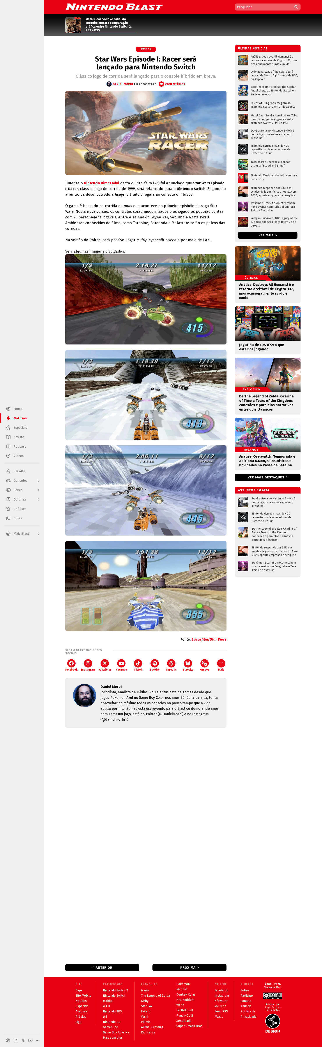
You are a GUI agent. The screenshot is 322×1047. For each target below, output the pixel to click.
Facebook (71, 669)
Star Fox (146, 1006)
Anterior (104, 968)
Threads (171, 669)
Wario (180, 1005)
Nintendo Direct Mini (101, 183)
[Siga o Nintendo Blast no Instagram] (15, 1040)
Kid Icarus (148, 1032)
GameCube (110, 1027)
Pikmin (145, 1022)
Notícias (81, 1001)
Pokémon (183, 984)
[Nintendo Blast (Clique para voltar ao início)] (114, 7)
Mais (221, 669)
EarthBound (184, 1010)
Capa (79, 990)
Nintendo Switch (114, 996)
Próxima (188, 968)
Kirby (145, 1001)
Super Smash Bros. (189, 1026)
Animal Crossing (152, 1027)
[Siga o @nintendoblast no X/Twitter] (23, 1040)
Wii (105, 1017)
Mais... (219, 1017)
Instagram (88, 669)
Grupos (204, 669)
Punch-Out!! (184, 1015)
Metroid (181, 989)
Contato (246, 1001)
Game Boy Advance (116, 1032)
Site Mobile (83, 996)
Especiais (82, 1006)
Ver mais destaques (266, 477)
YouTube (121, 669)
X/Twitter (105, 669)
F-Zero (145, 1011)
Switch (145, 49)
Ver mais (266, 235)
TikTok (138, 669)
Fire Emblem (185, 1000)
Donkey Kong (185, 994)
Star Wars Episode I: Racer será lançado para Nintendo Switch (146, 63)
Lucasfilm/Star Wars (209, 639)
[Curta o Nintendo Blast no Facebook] (8, 1040)
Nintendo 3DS (112, 1011)
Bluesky (188, 669)
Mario (145, 990)
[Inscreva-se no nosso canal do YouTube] (30, 1040)
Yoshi (144, 1017)
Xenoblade (183, 1021)
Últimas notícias (253, 48)
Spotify (154, 669)
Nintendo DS (111, 1022)
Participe (247, 996)
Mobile (108, 1001)
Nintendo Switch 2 (115, 990)
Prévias (81, 1017)
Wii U (106, 1006)
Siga (78, 1022)
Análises (81, 1011)
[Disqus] (145, 789)
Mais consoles (113, 1038)
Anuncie (246, 1006)
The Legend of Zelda (155, 996)
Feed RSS (221, 1011)
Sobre (245, 990)
